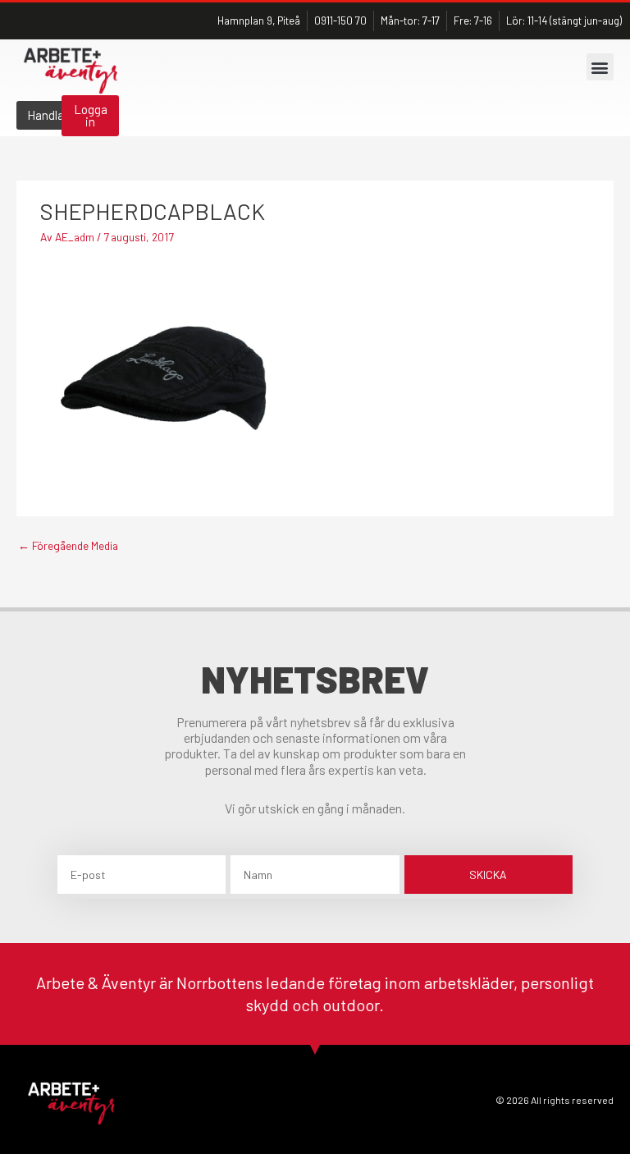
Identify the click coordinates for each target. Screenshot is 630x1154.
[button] (600, 66)
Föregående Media (68, 545)
